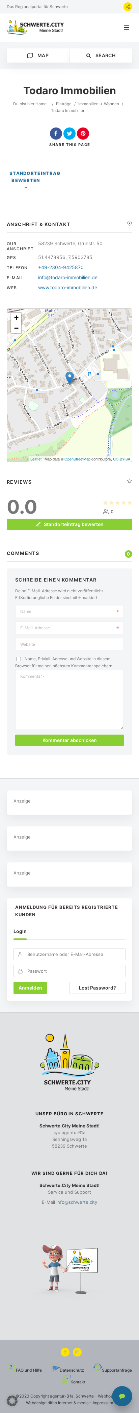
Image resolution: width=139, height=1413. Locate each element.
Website (27, 644)
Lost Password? (97, 988)
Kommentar (32, 676)
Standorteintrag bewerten (35, 177)
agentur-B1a (62, 1396)
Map (42, 55)
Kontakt (78, 1381)
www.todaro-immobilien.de (67, 287)
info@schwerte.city (76, 1202)
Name (25, 611)
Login (20, 931)
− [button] (16, 328)
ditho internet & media (68, 1402)
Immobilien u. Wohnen (98, 103)
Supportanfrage (117, 1370)
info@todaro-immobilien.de (68, 277)
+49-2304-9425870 (61, 267)
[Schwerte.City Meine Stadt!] (36, 27)
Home (41, 103)
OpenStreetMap (77, 458)
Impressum (103, 1402)
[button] (12, 1401)
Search (104, 55)
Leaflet (35, 458)
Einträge (64, 103)
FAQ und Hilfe (29, 1370)
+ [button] (16, 317)
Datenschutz (72, 1370)
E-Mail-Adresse (35, 627)
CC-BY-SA (121, 458)
